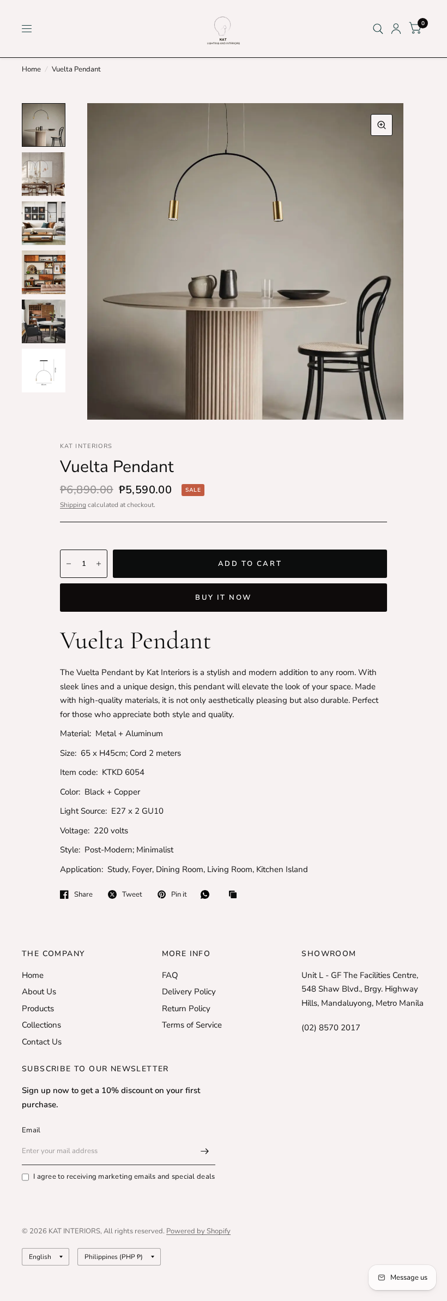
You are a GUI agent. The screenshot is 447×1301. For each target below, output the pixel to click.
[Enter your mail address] (204, 1151)
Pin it (179, 894)
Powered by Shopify (198, 1231)
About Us (39, 991)
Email (31, 1130)
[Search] (378, 28)
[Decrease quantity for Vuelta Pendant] (69, 563)
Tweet (132, 894)
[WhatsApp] (208, 894)
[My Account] (396, 28)
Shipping (73, 504)
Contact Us (42, 1041)
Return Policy (186, 1008)
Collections (41, 1024)
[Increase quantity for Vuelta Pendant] (98, 563)
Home (31, 69)
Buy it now (223, 597)
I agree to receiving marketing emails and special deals (124, 1176)
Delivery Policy (189, 991)
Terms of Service (192, 1024)
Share (83, 894)
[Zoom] (381, 125)
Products (38, 1008)
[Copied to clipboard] (235, 895)
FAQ (170, 975)
